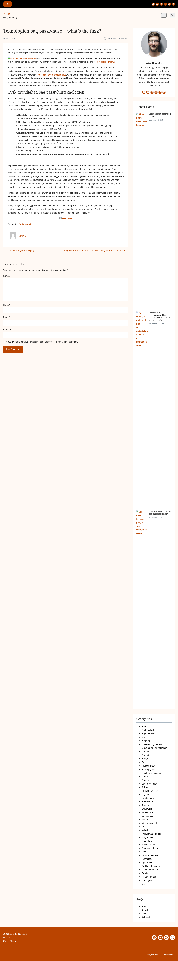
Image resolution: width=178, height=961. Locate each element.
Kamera (145, 805)
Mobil (144, 826)
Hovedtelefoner (149, 801)
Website (7, 329)
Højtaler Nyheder (149, 791)
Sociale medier (148, 844)
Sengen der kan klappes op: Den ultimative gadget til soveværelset (94, 250)
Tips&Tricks (147, 862)
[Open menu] (164, 15)
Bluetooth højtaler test (152, 744)
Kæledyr (145, 910)
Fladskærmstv (148, 766)
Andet (144, 726)
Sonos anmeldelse (150, 848)
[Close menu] (172, 15)
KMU (7, 14)
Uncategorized (148, 880)
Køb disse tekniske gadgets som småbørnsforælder (160, 512)
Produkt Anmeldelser (151, 834)
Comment (8, 276)
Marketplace (147, 812)
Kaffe (144, 913)
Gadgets (145, 780)
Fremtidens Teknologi (151, 773)
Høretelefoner (148, 798)
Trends (145, 873)
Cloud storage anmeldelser (154, 748)
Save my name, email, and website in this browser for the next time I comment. (42, 342)
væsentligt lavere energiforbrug (52, 75)
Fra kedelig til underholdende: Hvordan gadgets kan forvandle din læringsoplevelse (159, 316)
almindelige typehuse (106, 62)
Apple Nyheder (148, 730)
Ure (143, 884)
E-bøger (145, 758)
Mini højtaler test (149, 823)
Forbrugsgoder (26, 224)
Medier (145, 819)
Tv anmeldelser (149, 877)
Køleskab (146, 917)
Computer (146, 751)
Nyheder (145, 830)
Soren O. (22, 236)
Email (6, 317)
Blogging (146, 741)
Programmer (147, 837)
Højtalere (146, 794)
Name (6, 305)
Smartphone (147, 841)
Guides (145, 787)
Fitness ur (146, 762)
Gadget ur (146, 776)
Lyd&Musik (147, 809)
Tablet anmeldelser (150, 855)
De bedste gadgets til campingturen (22, 250)
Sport (144, 852)
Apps (144, 737)
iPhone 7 (146, 906)
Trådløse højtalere (150, 869)
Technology (147, 859)
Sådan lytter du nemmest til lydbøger (160, 115)
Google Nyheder (149, 784)
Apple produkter (149, 733)
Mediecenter (147, 816)
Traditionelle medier (151, 866)
